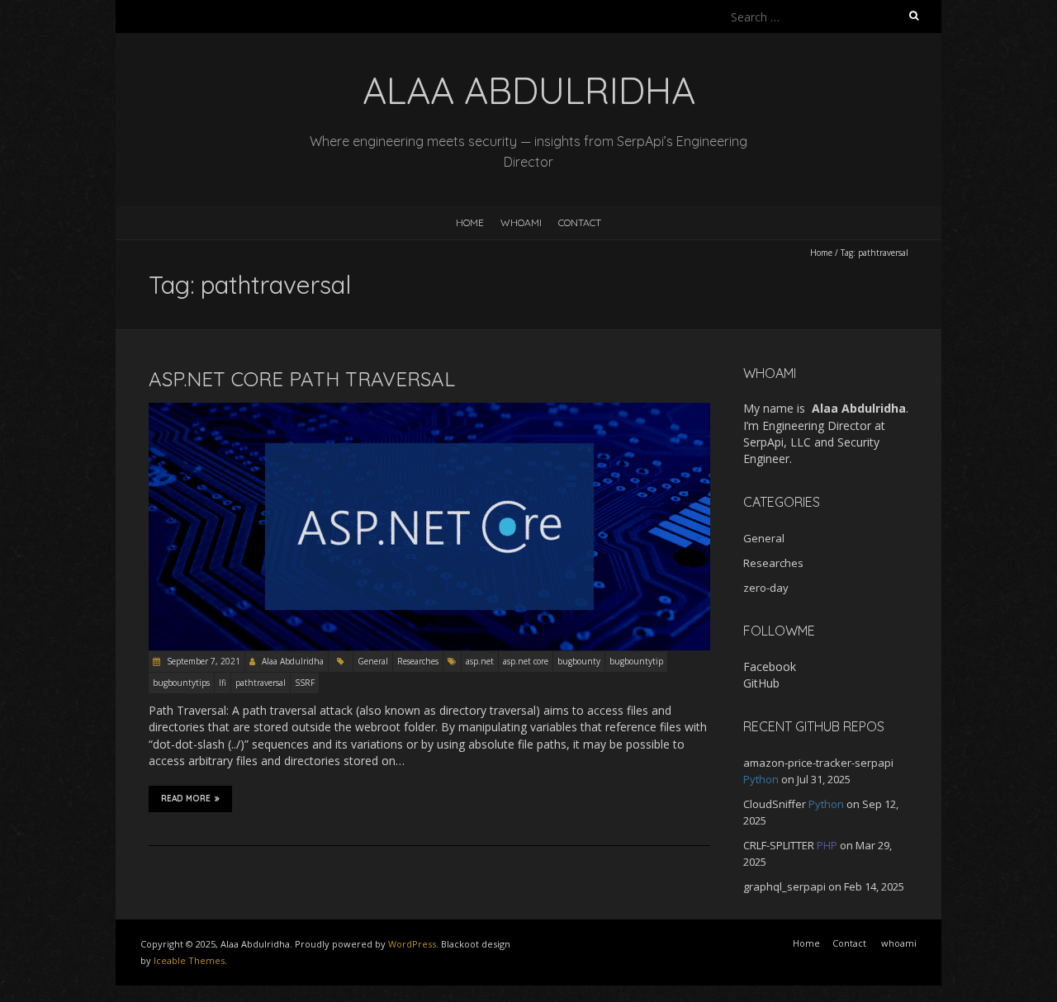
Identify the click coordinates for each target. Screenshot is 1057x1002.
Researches (417, 661)
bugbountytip (636, 661)
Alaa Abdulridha (293, 661)
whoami (521, 222)
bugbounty (578, 661)
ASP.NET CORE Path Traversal (302, 378)
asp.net (480, 661)
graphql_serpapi (784, 886)
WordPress (412, 944)
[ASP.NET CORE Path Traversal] (429, 410)
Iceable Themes (189, 960)
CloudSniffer (774, 803)
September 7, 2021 (202, 661)
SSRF (305, 682)
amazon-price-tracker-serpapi (818, 762)
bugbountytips (181, 682)
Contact (579, 222)
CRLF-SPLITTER (778, 845)
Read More (186, 798)
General (373, 661)
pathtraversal (260, 682)
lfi (222, 682)
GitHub (761, 683)
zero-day (766, 587)
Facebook (769, 666)
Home (470, 222)
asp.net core (525, 661)
